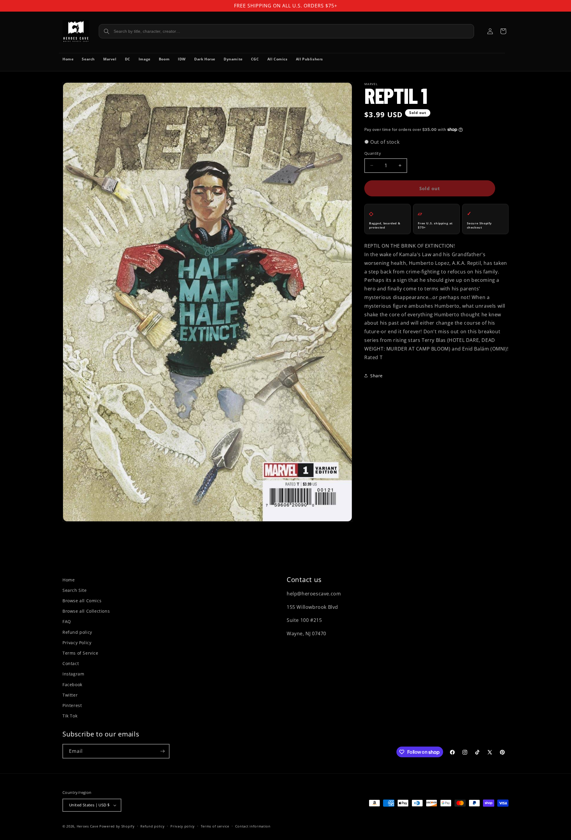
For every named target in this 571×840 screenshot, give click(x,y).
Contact (70, 663)
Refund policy (77, 632)
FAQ (66, 621)
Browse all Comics (81, 600)
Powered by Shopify (117, 826)
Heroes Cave (87, 826)
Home (68, 580)
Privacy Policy (76, 642)
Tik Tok (69, 716)
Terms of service (215, 826)
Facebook (72, 684)
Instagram (73, 674)
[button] (503, 31)
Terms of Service (80, 653)
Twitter (70, 695)
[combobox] (286, 31)
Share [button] (376, 375)
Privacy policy (182, 826)
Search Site (74, 590)
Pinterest (72, 705)
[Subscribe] (162, 751)
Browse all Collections (86, 611)
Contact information (253, 826)
